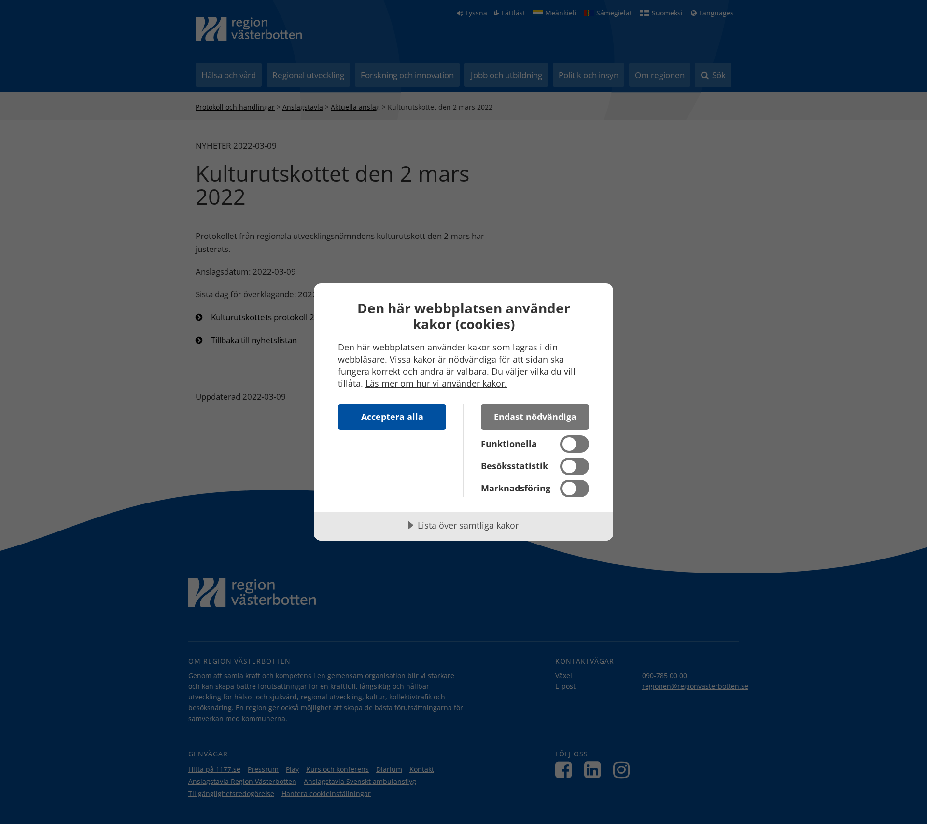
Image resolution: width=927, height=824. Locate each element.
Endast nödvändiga (535, 416)
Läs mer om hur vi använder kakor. (436, 383)
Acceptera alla (392, 416)
